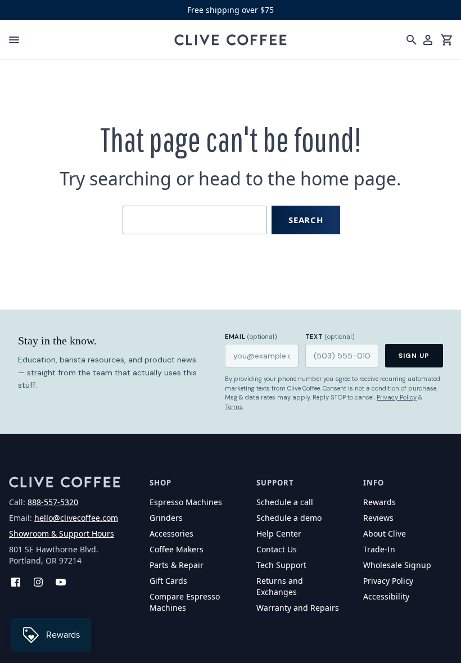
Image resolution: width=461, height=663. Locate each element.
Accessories (171, 533)
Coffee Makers (177, 549)
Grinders (166, 517)
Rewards (379, 502)
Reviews (378, 517)
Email (251, 336)
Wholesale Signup (397, 565)
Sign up (414, 355)
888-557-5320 (53, 502)
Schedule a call (284, 502)
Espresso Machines (186, 502)
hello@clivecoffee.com (76, 517)
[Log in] (427, 39)
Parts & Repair (177, 565)
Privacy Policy (397, 397)
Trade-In (379, 549)
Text (330, 336)
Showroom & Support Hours (61, 533)
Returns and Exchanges (279, 586)
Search (305, 219)
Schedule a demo (289, 517)
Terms (234, 407)
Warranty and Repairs (297, 607)
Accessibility (386, 596)
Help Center (278, 533)
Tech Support (281, 565)
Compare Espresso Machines (185, 602)
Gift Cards (168, 580)
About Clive (384, 533)
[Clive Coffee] (230, 40)
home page (348, 178)
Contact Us (276, 549)
